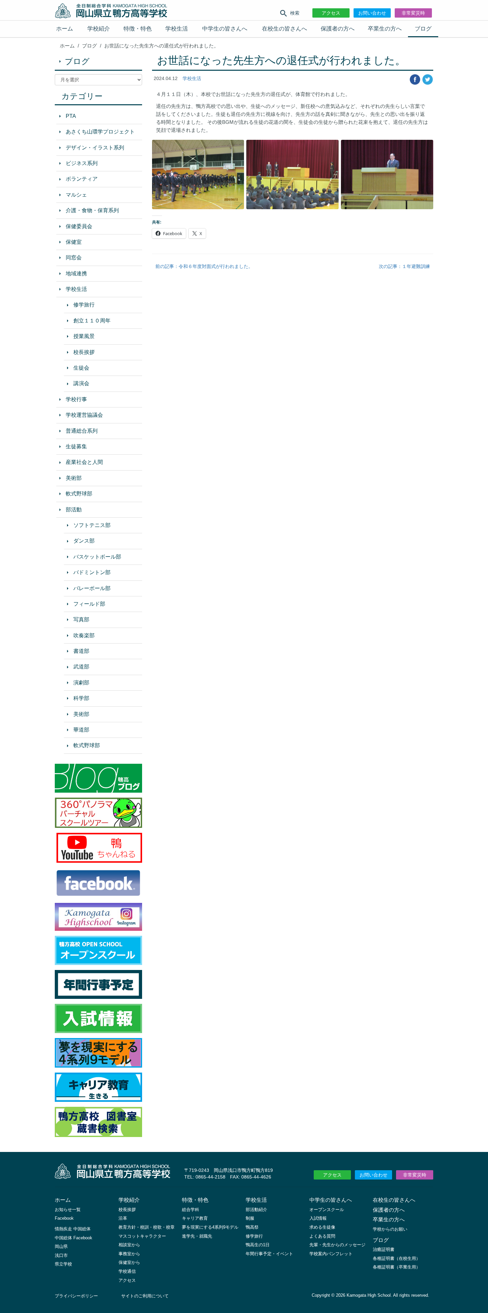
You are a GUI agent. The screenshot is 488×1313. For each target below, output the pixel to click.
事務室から (129, 1253)
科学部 (81, 698)
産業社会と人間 (84, 462)
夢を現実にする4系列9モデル (210, 1227)
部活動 (74, 509)
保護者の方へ (338, 29)
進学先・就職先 (197, 1236)
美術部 (74, 478)
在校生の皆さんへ (284, 29)
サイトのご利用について (145, 1295)
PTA (71, 116)
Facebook (64, 1218)
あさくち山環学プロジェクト (100, 131)
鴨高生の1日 (258, 1244)
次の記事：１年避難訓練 (404, 266)
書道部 (81, 651)
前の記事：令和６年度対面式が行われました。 (204, 266)
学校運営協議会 (84, 415)
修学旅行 (84, 304)
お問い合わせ (372, 13)
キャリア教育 (195, 1218)
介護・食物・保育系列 (92, 210)
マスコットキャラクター (142, 1236)
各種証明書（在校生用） (396, 1258)
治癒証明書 (383, 1249)
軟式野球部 (79, 493)
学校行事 (76, 399)
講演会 (81, 383)
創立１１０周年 (92, 320)
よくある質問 (322, 1236)
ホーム (64, 29)
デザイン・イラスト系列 (95, 147)
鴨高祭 (252, 1227)
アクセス (331, 13)
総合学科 (190, 1209)
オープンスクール (326, 1209)
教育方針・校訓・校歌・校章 (147, 1227)
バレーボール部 (92, 588)
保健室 (74, 242)
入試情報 (318, 1218)
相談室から (129, 1244)
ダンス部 (84, 541)
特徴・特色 (137, 29)
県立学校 (63, 1264)
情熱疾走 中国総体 (73, 1228)
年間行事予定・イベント (269, 1253)
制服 (250, 1218)
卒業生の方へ (385, 29)
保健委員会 (79, 226)
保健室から (129, 1262)
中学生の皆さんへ (224, 29)
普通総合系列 (82, 431)
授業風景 (84, 336)
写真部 (81, 619)
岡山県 (61, 1246)
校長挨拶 (84, 352)
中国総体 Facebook (73, 1237)
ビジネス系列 (82, 163)
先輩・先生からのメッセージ (337, 1244)
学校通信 (127, 1271)
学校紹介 (98, 29)
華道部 (81, 730)
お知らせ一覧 (68, 1209)
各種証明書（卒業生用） (396, 1267)
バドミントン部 (92, 572)
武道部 (81, 666)
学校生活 (176, 29)
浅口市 (61, 1255)
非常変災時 (413, 13)
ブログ (423, 29)
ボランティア (82, 179)
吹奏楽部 (84, 635)
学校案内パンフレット (331, 1253)
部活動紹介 (256, 1209)
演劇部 (81, 682)
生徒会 (81, 368)
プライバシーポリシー (76, 1295)
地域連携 (76, 273)
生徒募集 (76, 446)
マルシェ (76, 195)
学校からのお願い (390, 1229)
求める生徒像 (322, 1227)
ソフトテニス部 (92, 525)
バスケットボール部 (97, 557)
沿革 (123, 1218)
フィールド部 (89, 604)
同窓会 (74, 257)
